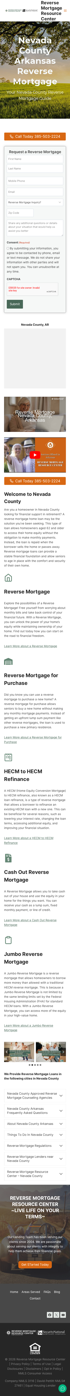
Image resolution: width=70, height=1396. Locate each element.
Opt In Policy (53, 1368)
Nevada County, (33, 324)
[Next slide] (63, 1052)
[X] (56, 1315)
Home (14, 1292)
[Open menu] (65, 10)
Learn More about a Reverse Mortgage (30, 646)
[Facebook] (50, 1315)
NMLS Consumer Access (35, 1373)
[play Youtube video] (35, 455)
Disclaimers (33, 1368)
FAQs (47, 1292)
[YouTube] (63, 1315)
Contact (35, 1298)
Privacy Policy (20, 1364)
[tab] (29, 1065)
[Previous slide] (7, 1052)
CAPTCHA (13, 279)
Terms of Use (41, 1364)
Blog (57, 1292)
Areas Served (31, 1292)
